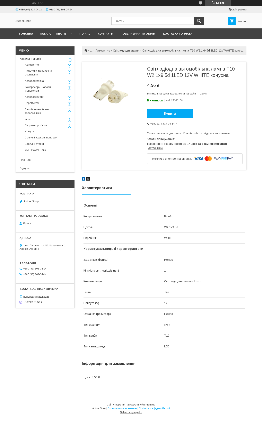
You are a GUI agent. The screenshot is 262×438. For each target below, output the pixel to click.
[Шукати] (199, 21)
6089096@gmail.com (36, 296)
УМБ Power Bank (35, 150)
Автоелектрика (34, 80)
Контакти (105, 33)
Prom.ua (150, 404)
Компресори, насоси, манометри (38, 88)
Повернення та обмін (138, 33)
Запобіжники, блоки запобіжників (37, 111)
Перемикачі (32, 102)
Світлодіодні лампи (126, 50)
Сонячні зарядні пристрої (41, 137)
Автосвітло (103, 50)
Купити (170, 113)
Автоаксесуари (34, 96)
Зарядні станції (35, 143)
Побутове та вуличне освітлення (38, 72)
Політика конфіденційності (154, 408)
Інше (27, 119)
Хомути (29, 131)
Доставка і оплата (177, 33)
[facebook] (83, 179)
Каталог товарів (53, 33)
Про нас (84, 33)
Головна (26, 33)
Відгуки (24, 168)
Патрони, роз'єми (36, 125)
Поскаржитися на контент (122, 408)
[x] (88, 179)
